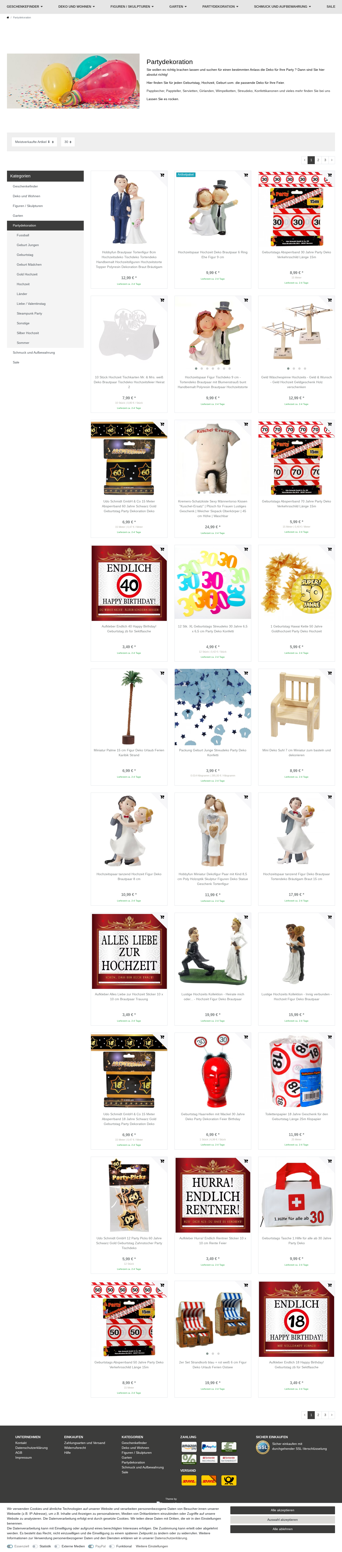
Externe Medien (73, 1546)
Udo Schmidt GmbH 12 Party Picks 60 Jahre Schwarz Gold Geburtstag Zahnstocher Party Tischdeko (129, 1243)
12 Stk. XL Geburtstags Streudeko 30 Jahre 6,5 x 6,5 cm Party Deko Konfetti (213, 628)
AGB (18, 1452)
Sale (331, 6)
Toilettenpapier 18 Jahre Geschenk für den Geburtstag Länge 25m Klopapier (296, 1116)
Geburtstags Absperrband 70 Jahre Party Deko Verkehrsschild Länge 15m (296, 503)
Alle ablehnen (283, 1529)
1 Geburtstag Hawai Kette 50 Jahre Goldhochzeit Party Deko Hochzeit (296, 628)
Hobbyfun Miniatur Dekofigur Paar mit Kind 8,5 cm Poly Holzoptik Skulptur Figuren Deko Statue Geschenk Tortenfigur (213, 879)
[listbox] (213, 334)
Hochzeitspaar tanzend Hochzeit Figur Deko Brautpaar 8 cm (129, 876)
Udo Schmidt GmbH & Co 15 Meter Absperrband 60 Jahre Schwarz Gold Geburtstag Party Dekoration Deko (129, 506)
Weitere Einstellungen (152, 1546)
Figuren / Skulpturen (130, 6)
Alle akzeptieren (282, 1510)
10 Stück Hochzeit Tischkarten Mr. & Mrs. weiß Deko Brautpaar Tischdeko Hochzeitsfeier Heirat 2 (129, 382)
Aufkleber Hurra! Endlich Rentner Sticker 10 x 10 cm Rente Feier (212, 1240)
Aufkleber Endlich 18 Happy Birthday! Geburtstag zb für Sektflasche (296, 1364)
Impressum (23, 1457)
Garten (176, 6)
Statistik (45, 1546)
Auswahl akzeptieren (282, 1520)
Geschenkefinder (23, 6)
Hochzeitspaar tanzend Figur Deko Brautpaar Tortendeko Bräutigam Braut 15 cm (296, 876)
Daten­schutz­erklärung (171, 1538)
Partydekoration (218, 6)
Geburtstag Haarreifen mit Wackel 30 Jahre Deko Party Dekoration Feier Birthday (213, 1116)
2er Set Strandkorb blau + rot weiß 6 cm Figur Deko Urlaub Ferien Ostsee (213, 1364)
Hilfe (67, 1452)
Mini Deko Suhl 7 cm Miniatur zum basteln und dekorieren (296, 752)
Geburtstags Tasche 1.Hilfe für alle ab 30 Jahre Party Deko (296, 1240)
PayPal (100, 1546)
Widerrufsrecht (75, 1448)
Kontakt (21, 1443)
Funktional (124, 1546)
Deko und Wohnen (74, 6)
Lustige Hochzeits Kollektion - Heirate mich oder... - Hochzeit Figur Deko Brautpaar (212, 996)
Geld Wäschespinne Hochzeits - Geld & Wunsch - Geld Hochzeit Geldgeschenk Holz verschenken (296, 382)
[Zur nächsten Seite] (332, 160)
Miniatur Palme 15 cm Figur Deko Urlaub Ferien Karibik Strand (129, 752)
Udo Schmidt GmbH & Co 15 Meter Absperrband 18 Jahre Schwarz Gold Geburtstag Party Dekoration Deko (129, 1119)
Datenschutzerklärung (31, 1448)
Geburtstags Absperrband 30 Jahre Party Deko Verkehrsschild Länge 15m (296, 254)
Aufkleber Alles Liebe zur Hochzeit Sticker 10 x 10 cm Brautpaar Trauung (129, 996)
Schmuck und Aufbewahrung (280, 6)
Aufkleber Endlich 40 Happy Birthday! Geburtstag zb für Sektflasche (129, 628)
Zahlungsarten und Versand (84, 1443)
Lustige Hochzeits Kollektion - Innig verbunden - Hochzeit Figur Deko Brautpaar (297, 996)
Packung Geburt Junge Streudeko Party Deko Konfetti (212, 752)
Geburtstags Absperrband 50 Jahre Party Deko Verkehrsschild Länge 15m (129, 1364)
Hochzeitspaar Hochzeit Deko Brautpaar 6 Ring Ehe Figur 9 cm (213, 254)
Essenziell (21, 1546)
